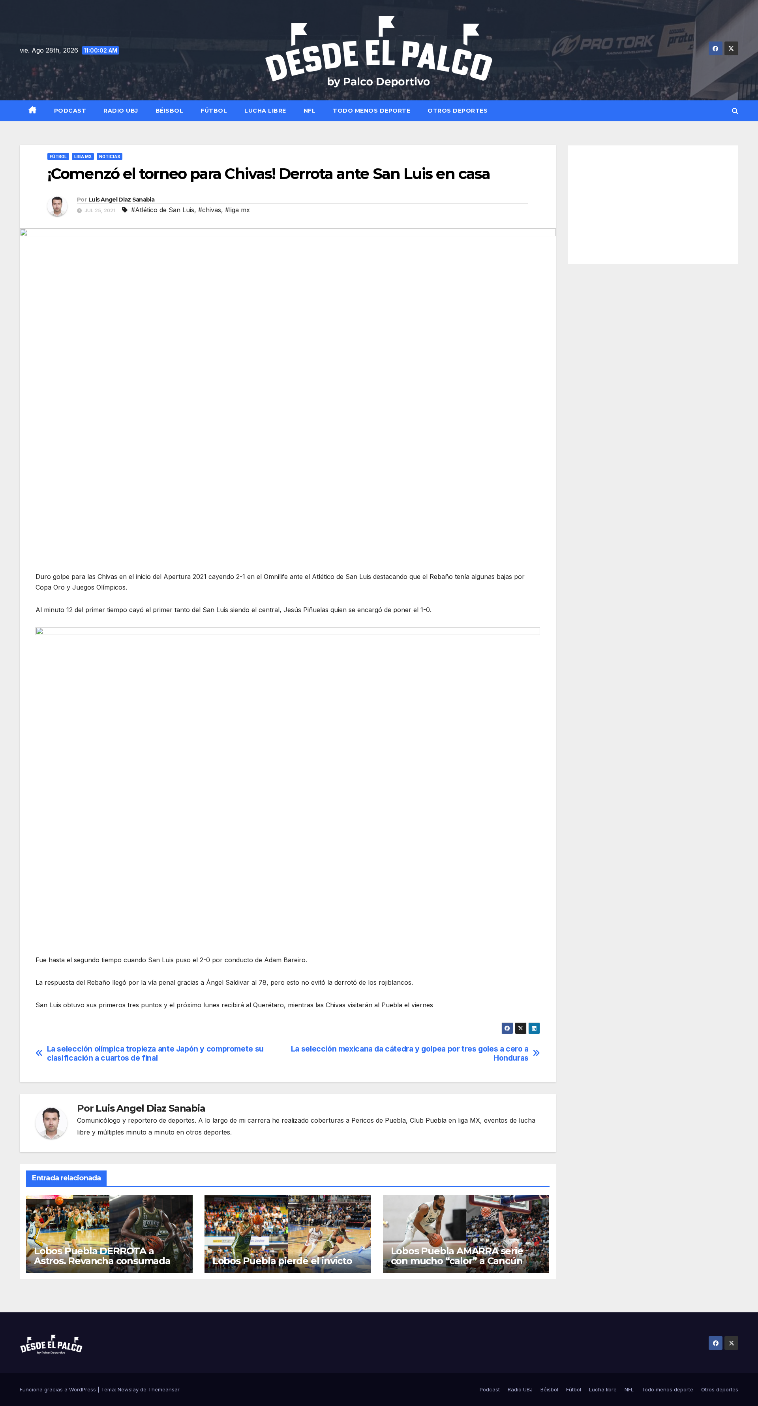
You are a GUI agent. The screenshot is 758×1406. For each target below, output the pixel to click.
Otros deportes (458, 110)
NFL (310, 110)
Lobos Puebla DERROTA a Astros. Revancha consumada (102, 1256)
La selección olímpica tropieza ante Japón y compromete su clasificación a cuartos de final (155, 1053)
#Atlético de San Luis (162, 210)
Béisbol (170, 110)
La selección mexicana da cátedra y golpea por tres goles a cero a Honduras (410, 1053)
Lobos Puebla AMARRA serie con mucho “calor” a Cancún (457, 1256)
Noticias (109, 156)
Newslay (128, 1389)
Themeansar (164, 1389)
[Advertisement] (653, 204)
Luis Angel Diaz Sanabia (121, 199)
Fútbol (214, 110)
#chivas (209, 210)
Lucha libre (265, 110)
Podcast (70, 110)
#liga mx (237, 210)
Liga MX (83, 156)
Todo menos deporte (371, 110)
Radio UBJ (120, 110)
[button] (735, 111)
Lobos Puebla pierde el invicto (282, 1261)
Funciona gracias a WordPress (59, 1389)
